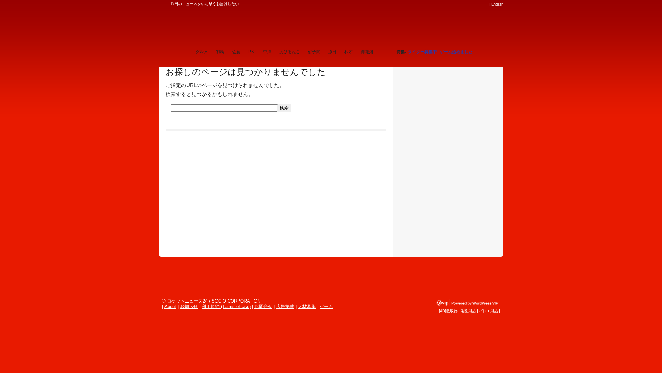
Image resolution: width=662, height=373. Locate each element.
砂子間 (314, 51)
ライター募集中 (422, 51)
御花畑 (367, 51)
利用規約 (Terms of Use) (226, 306)
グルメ (201, 51)
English (497, 4)
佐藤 (236, 51)
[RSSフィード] (485, 4)
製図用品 (468, 311)
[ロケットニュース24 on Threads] (459, 4)
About (170, 306)
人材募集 (307, 306)
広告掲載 (285, 306)
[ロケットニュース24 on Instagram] (466, 4)
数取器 (452, 311)
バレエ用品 (488, 311)
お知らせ (189, 306)
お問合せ (263, 306)
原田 (332, 51)
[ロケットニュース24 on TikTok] (472, 4)
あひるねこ (289, 51)
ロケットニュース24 (240, 26)
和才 (348, 51)
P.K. (251, 51)
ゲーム (326, 306)
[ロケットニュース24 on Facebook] (452, 4)
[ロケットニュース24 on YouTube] (479, 4)
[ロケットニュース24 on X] (446, 4)
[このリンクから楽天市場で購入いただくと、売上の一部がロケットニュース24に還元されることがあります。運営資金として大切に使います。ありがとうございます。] (439, 4)
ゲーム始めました (456, 51)
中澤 (267, 51)
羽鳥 (220, 51)
